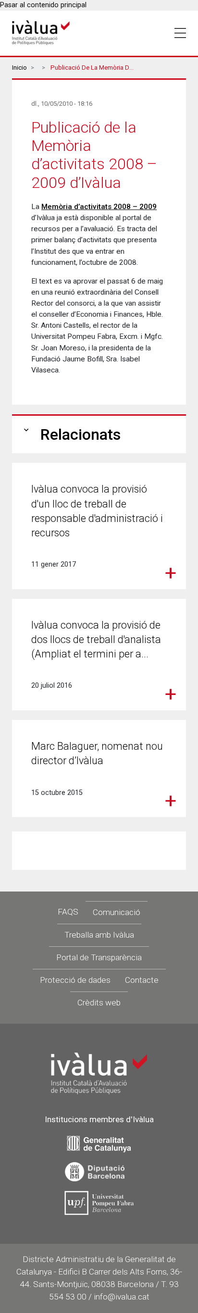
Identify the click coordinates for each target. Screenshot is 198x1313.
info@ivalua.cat (121, 1296)
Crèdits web (99, 1002)
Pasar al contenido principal (43, 5)
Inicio (19, 67)
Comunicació (116, 912)
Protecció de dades (75, 980)
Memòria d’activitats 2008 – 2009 (99, 206)
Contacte (142, 980)
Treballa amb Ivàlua (99, 935)
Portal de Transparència (99, 957)
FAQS (68, 912)
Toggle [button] (180, 33)
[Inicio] (41, 33)
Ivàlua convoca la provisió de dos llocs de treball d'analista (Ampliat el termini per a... (96, 639)
